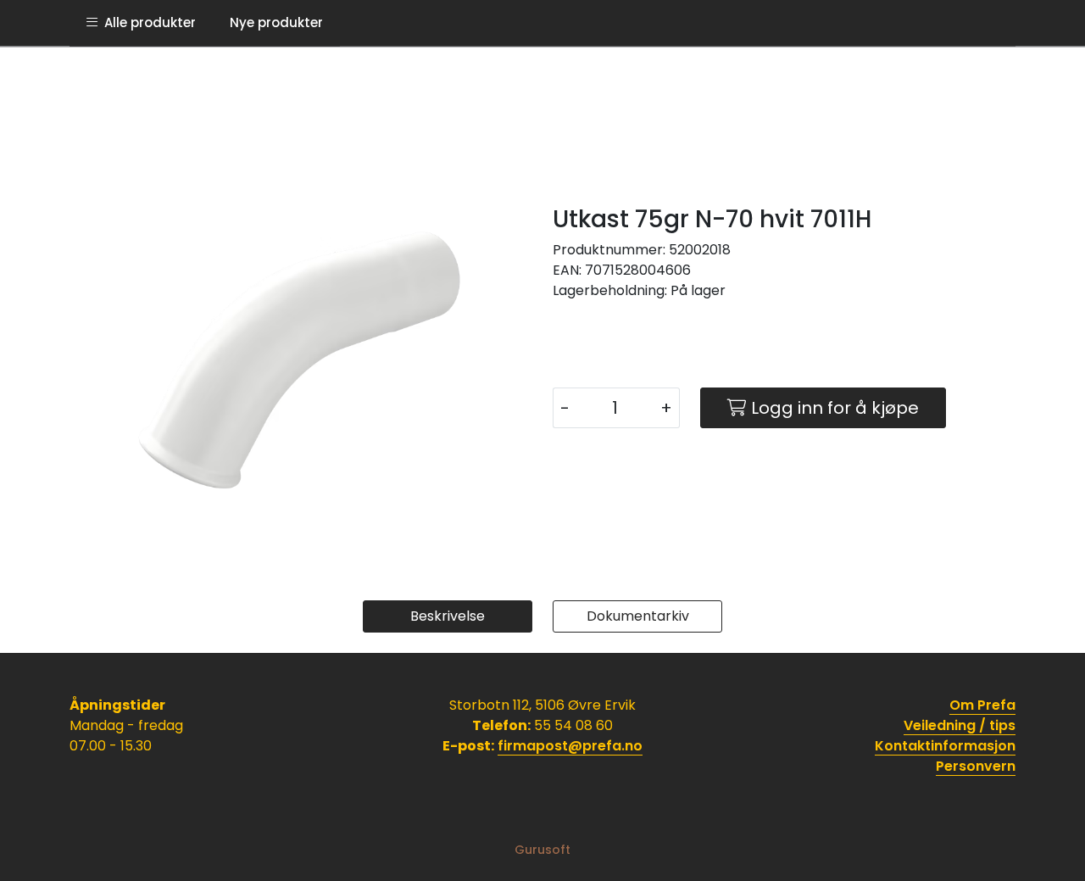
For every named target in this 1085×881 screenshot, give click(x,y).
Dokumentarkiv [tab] (638, 616)
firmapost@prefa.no (570, 746)
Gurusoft (542, 849)
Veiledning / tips (959, 725)
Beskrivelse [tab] (447, 616)
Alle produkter (146, 22)
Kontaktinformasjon (945, 746)
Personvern (975, 766)
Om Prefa (982, 705)
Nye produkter (276, 22)
